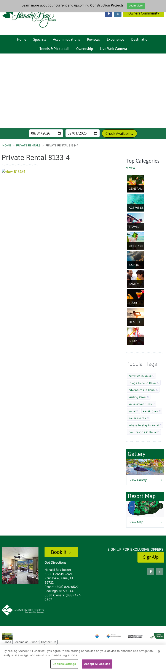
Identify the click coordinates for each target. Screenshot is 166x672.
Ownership (84, 49)
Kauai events (137, 418)
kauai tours (150, 411)
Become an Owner (26, 642)
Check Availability (119, 133)
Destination (140, 39)
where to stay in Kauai (144, 425)
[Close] (159, 651)
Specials (39, 39)
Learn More (136, 5)
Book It (59, 552)
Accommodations (66, 39)
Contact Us (48, 642)
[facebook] (109, 13)
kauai (132, 411)
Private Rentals (28, 145)
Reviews (93, 39)
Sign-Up (151, 557)
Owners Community (143, 13)
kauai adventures (140, 404)
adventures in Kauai (142, 390)
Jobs (8, 642)
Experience (115, 39)
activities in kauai (140, 376)
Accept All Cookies (97, 664)
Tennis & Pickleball (54, 49)
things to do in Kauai (142, 383)
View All (131, 168)
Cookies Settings (64, 664)
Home (21, 39)
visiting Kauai (137, 397)
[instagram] (118, 13)
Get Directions (56, 562)
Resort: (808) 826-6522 (61, 587)
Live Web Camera (113, 49)
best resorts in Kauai (142, 432)
